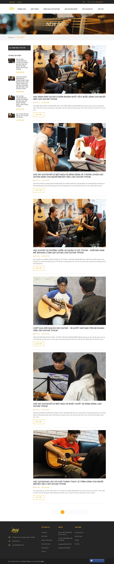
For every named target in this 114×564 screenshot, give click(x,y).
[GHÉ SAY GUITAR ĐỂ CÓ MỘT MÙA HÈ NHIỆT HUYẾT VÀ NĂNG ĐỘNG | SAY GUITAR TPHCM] (69, 376)
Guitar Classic (78, 536)
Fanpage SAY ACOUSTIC (65, 544)
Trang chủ (22, 9)
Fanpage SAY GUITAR (64, 548)
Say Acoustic (87, 9)
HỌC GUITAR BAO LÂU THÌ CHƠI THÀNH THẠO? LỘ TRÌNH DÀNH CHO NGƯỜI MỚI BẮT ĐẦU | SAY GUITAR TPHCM (68, 482)
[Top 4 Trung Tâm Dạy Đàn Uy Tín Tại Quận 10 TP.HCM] (11, 115)
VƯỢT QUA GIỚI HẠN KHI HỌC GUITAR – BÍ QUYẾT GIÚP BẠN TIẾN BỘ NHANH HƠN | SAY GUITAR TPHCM (68, 329)
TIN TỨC (101, 9)
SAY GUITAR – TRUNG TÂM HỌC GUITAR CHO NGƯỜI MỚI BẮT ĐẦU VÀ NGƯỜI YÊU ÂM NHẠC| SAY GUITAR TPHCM (22, 64)
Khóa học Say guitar (52, 9)
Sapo (42, 561)
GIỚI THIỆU (35, 9)
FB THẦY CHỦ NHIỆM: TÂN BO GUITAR (65, 539)
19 (81, 512)
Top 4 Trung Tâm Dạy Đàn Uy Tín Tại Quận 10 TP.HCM (22, 115)
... (76, 512)
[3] (86, 512)
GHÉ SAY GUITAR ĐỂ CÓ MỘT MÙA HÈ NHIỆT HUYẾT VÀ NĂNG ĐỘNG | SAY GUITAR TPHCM (67, 405)
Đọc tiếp (38, 114)
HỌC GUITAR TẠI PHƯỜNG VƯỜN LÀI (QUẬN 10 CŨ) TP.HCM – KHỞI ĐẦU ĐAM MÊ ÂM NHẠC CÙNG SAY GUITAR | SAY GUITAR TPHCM (68, 251)
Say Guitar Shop (71, 9)
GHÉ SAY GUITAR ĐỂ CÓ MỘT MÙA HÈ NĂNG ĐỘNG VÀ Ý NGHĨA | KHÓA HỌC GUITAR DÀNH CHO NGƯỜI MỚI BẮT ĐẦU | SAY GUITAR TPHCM (68, 175)
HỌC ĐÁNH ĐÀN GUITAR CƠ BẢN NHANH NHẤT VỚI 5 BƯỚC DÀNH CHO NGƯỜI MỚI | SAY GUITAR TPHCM (69, 98)
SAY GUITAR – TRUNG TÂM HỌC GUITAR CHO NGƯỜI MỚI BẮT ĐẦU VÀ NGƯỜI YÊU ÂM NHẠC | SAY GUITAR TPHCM (22, 101)
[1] (53, 512)
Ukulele (77, 540)
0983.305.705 (16, 541)
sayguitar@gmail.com (18, 545)
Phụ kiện (77, 544)
